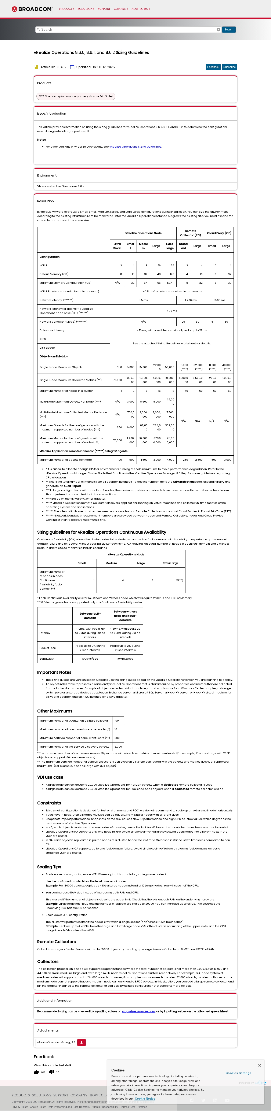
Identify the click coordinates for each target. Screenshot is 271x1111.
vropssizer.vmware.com (138, 1011)
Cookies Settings (238, 1073)
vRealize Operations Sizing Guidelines (135, 147)
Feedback (213, 66)
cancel (218, 29)
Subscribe (229, 66)
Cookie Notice (144, 1098)
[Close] (259, 1065)
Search (228, 29)
